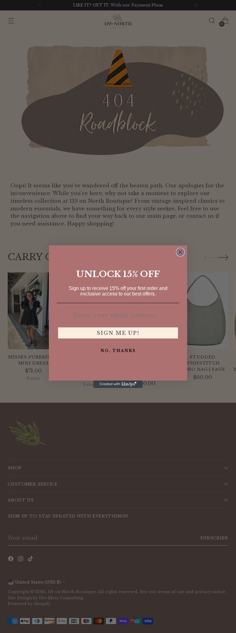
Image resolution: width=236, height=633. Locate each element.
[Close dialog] (180, 252)
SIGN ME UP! (118, 333)
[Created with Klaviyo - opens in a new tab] (118, 384)
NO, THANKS (118, 350)
